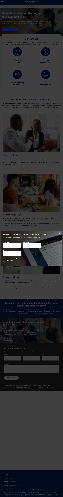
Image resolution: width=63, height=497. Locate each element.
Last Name (26, 242)
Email (4, 250)
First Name (6, 242)
